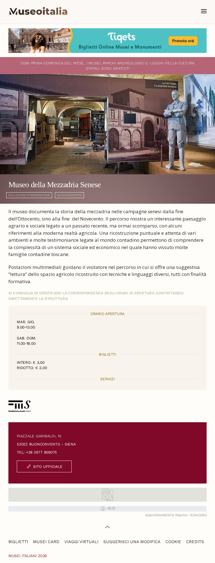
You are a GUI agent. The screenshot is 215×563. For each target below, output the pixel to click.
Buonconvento (69, 195)
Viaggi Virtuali (81, 541)
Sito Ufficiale (47, 466)
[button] (204, 11)
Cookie (173, 541)
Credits (195, 541)
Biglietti (18, 541)
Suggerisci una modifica (131, 541)
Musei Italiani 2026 (27, 555)
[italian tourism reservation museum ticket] (107, 40)
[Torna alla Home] (38, 11)
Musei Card (46, 541)
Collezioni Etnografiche (29, 195)
